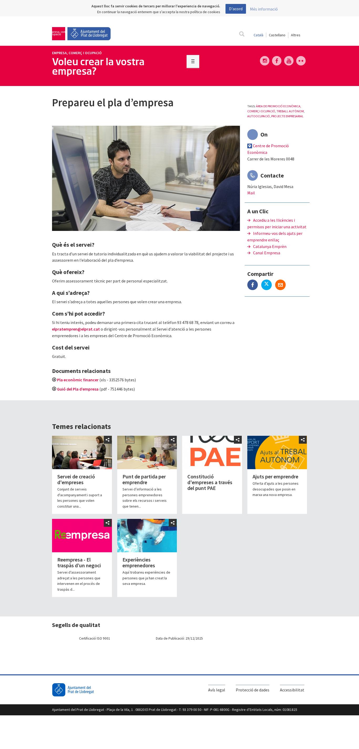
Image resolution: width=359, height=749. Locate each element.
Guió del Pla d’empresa (78, 389)
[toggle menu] (193, 61)
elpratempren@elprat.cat (76, 329)
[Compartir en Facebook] (254, 285)
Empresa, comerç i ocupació (77, 52)
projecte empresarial (287, 116)
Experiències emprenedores (138, 562)
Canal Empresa (266, 252)
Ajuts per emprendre (275, 476)
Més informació (264, 9)
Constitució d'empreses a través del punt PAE (209, 482)
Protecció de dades (252, 689)
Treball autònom (290, 111)
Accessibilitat (292, 689)
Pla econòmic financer (78, 379)
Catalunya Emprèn (269, 246)
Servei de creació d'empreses (76, 479)
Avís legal (216, 689)
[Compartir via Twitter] (268, 285)
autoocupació (258, 116)
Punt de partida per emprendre (144, 479)
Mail (251, 192)
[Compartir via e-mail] (281, 285)
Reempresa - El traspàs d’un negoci (79, 562)
